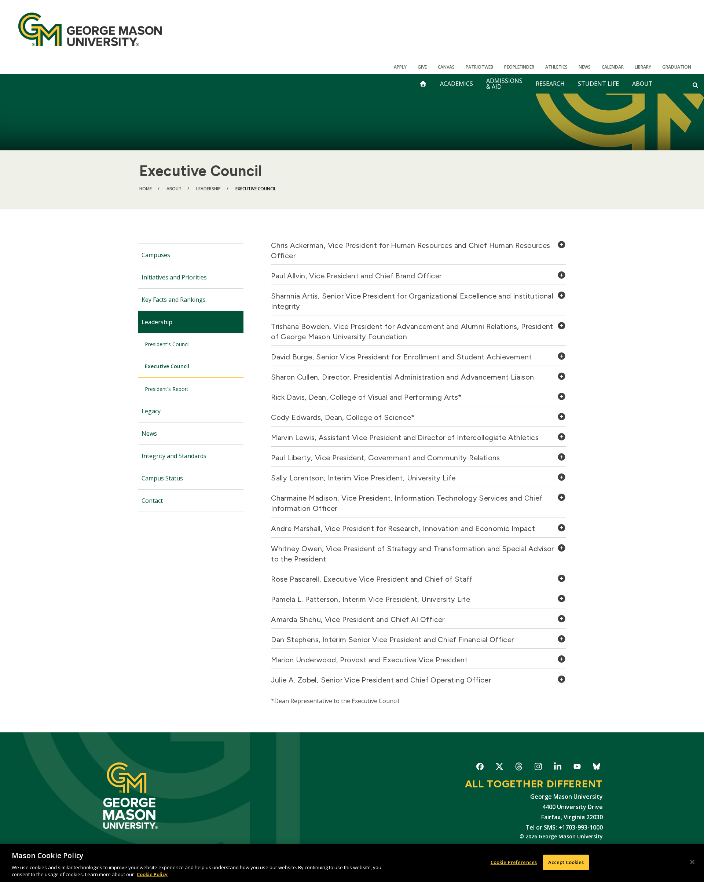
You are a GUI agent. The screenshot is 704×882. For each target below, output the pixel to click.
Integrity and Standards (174, 456)
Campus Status (162, 478)
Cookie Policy (152, 874)
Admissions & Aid (504, 84)
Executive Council (167, 366)
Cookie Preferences (514, 862)
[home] (423, 84)
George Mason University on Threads (518, 767)
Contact (152, 501)
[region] (352, 863)
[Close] (692, 862)
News (585, 67)
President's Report (166, 388)
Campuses (156, 255)
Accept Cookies (566, 862)
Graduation (676, 67)
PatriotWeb (479, 67)
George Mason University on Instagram (538, 767)
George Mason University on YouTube (577, 767)
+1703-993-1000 (580, 827)
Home (145, 189)
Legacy (151, 411)
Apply (400, 67)
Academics (456, 84)
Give (422, 67)
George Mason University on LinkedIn (557, 767)
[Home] (90, 29)
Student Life (598, 84)
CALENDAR (613, 67)
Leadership (208, 189)
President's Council (167, 344)
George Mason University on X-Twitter (499, 767)
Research (550, 84)
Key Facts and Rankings (174, 300)
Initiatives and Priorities (174, 277)
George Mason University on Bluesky (596, 767)
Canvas (446, 67)
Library (643, 67)
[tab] (418, 252)
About (642, 84)
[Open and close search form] (695, 85)
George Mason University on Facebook (479, 767)
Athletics (556, 67)
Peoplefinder (519, 67)
